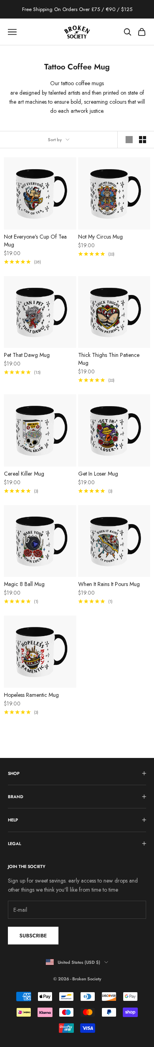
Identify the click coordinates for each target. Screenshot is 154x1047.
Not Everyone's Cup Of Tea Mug (35, 240)
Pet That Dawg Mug (27, 355)
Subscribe (33, 935)
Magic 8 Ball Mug (24, 584)
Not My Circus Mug (100, 237)
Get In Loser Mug (98, 474)
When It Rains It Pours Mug (109, 584)
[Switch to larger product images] (129, 139)
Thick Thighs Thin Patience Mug (108, 359)
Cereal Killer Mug (24, 474)
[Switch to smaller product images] (142, 139)
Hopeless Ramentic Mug (31, 695)
